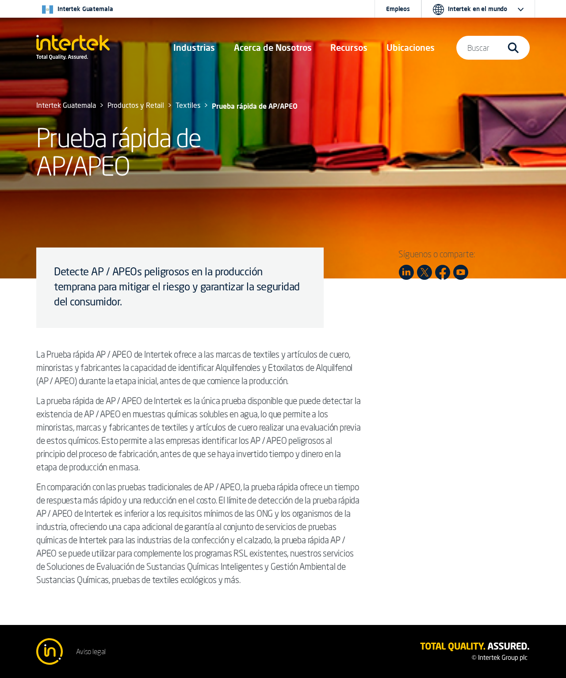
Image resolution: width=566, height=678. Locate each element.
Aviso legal (91, 651)
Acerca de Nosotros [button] (273, 47)
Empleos (398, 9)
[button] (194, 47)
